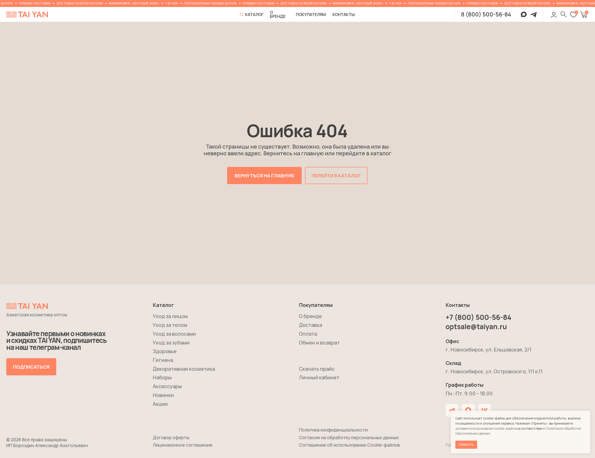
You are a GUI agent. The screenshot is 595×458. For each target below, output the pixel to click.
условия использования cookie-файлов (486, 428)
